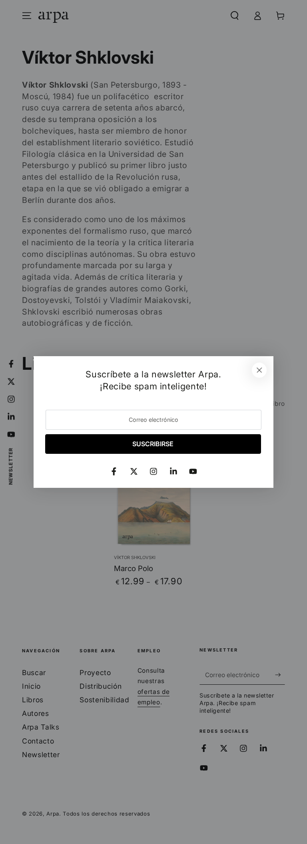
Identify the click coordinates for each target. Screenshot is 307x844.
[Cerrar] (259, 370)
